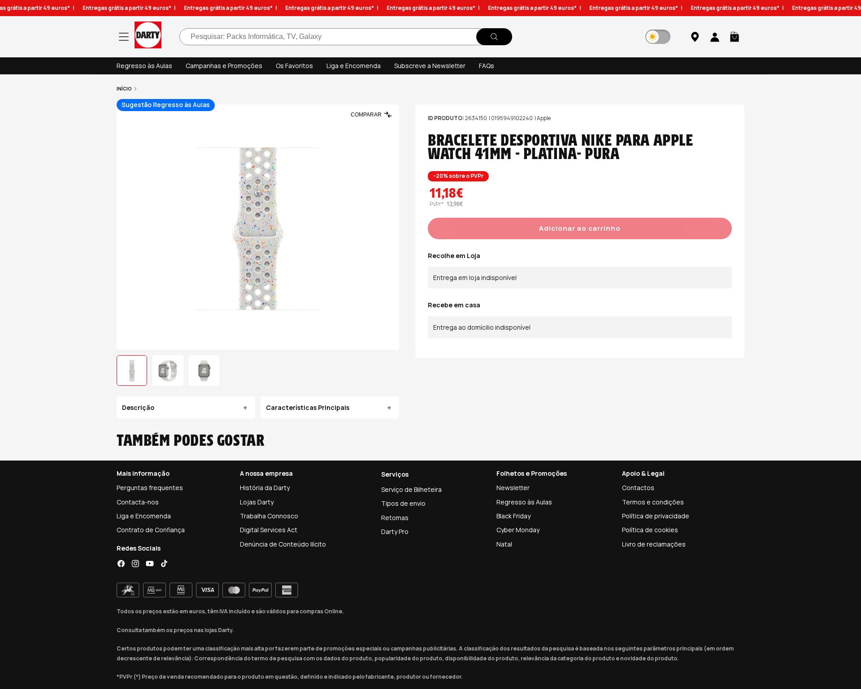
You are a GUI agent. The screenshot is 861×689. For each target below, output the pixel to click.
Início (124, 89)
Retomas (395, 517)
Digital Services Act (268, 529)
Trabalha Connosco (269, 516)
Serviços (395, 474)
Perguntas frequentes (150, 487)
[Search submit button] (494, 36)
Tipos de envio (403, 503)
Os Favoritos (294, 65)
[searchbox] (345, 36)
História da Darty (265, 487)
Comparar (366, 115)
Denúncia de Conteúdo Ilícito (283, 544)
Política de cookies (650, 529)
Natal (504, 544)
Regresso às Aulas (144, 65)
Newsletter (513, 487)
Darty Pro (395, 531)
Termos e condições (653, 502)
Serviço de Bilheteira (411, 489)
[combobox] (345, 36)
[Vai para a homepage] (148, 37)
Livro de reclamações (654, 544)
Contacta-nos (138, 502)
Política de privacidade (655, 516)
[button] (734, 37)
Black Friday (513, 516)
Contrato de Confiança (151, 529)
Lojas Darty (257, 502)
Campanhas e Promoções (224, 65)
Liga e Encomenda (353, 65)
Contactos (638, 487)
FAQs (486, 65)
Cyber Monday (517, 529)
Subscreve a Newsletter (429, 65)
